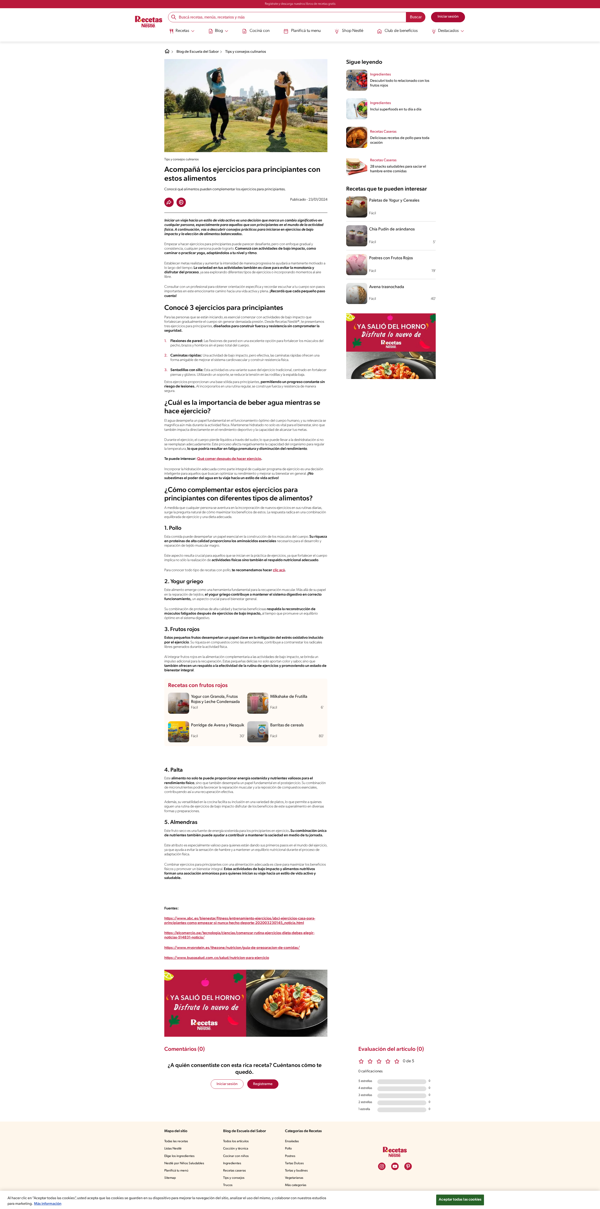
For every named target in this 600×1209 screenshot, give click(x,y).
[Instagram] (381, 1166)
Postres (290, 1156)
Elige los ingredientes (179, 1156)
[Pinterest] (408, 1166)
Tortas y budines (296, 1170)
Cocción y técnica (235, 1148)
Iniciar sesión (227, 1084)
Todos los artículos (236, 1141)
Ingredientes (232, 1163)
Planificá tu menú (176, 1170)
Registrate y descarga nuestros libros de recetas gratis (300, 4)
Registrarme (263, 1084)
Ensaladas (292, 1141)
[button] (169, 202)
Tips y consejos (233, 1178)
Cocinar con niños (236, 1156)
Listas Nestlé (173, 1148)
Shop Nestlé (352, 31)
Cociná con (260, 31)
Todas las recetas (176, 1141)
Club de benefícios (401, 31)
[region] (300, 1200)
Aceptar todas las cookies (460, 1199)
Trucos (227, 1185)
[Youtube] (395, 1166)
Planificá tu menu (306, 31)
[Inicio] (148, 22)
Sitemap (170, 1178)
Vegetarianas (294, 1178)
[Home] (167, 53)
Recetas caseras (234, 1170)
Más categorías (295, 1185)
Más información (47, 1204)
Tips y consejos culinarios (245, 52)
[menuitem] (181, 33)
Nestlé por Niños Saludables (184, 1163)
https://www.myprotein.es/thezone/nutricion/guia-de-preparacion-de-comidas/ (232, 948)
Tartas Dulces (294, 1163)
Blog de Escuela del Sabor (197, 52)
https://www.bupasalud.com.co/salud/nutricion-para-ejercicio (216, 958)
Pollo (288, 1148)
